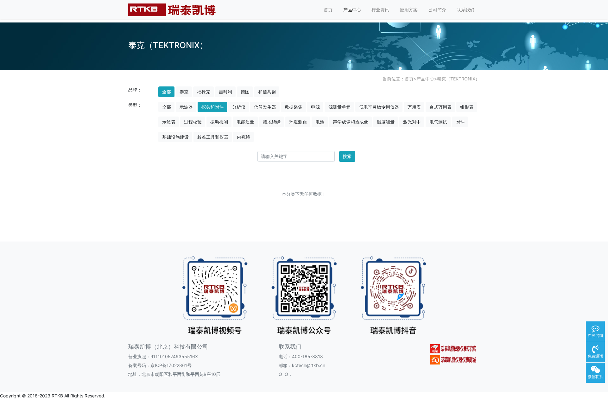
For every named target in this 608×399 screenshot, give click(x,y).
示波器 (186, 107)
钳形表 (466, 107)
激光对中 (412, 121)
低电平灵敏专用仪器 (379, 107)
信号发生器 (265, 107)
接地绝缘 (272, 121)
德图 (245, 91)
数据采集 (293, 107)
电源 (315, 107)
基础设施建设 (175, 137)
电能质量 (245, 121)
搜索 (347, 156)
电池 (319, 121)
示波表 (168, 121)
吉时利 (225, 91)
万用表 (414, 107)
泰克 (184, 91)
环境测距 (298, 121)
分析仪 (238, 107)
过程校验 (193, 121)
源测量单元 (339, 107)
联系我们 (465, 9)
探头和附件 (212, 107)
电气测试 (438, 121)
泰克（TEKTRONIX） (458, 78)
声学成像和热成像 (350, 121)
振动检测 (219, 121)
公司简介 (437, 9)
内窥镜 (243, 137)
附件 (460, 121)
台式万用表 (440, 107)
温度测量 (386, 121)
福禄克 (203, 91)
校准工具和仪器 (212, 137)
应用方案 (409, 9)
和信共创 (267, 91)
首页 (328, 9)
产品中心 (352, 9)
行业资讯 (380, 9)
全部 (166, 91)
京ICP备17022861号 (171, 365)
